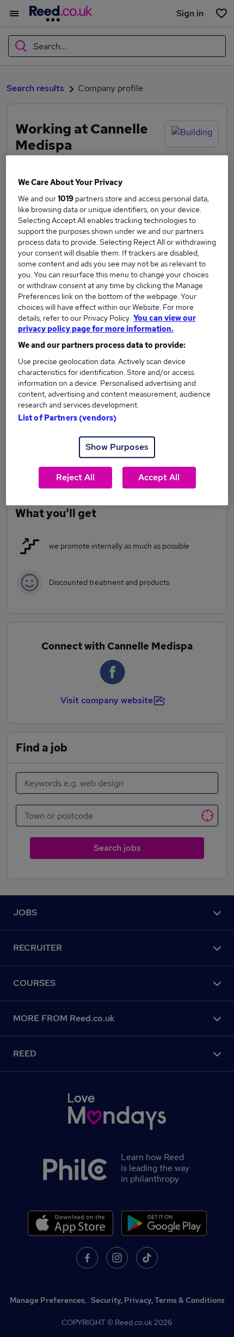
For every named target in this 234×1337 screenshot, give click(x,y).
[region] (117, 330)
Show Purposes (117, 447)
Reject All (75, 477)
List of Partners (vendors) (67, 418)
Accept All (159, 477)
